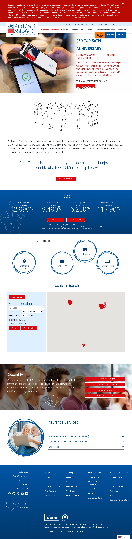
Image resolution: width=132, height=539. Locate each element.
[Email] (114, 24)
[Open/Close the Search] (125, 24)
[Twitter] (18, 493)
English (123, 537)
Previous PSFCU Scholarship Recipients (105, 384)
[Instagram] (13, 493)
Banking (64, 30)
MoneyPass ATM (19, 323)
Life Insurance (55, 447)
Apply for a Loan (110, 35)
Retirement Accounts (52, 486)
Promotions (114, 495)
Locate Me (18, 297)
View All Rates (56, 220)
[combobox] (123, 537)
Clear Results (29, 328)
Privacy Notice (22, 480)
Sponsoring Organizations (119, 500)
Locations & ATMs (116, 477)
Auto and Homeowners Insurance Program (68, 441)
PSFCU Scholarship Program (105, 379)
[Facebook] (9, 493)
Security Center (22, 488)
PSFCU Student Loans (105, 395)
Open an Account (121, 35)
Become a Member (66, 179)
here (66, 17)
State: (11, 312)
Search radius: (14, 315)
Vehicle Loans (71, 491)
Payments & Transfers (96, 489)
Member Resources (106, 30)
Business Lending (72, 495)
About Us (122, 30)
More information (86, 86)
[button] (102, 307)
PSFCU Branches (19, 320)
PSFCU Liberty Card (105, 390)
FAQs (112, 505)
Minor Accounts (50, 491)
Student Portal (115, 482)
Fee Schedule (23, 472)
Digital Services (87, 30)
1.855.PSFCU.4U (18, 504)
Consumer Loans (72, 486)
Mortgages (70, 477)
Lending (74, 30)
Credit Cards (70, 482)
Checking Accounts (51, 482)
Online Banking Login (100, 35)
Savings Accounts (50, 477)
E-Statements (93, 484)
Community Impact (117, 486)
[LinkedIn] (26, 493)
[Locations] (119, 24)
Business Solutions (95, 498)
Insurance (91, 493)
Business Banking (50, 495)
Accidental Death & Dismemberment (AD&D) (69, 436)
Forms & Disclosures (20, 476)
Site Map (24, 484)
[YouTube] (22, 493)
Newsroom (114, 491)
